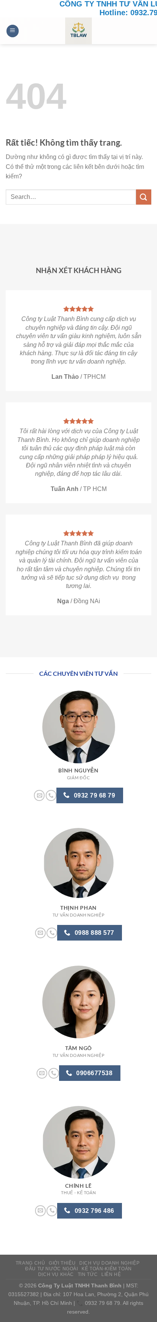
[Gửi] (143, 196)
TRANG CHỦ (30, 1263)
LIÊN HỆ (111, 1274)
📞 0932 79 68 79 (98, 1303)
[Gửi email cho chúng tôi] (39, 795)
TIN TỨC (88, 1274)
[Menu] (12, 31)
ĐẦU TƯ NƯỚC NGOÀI (51, 1268)
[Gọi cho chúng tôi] (51, 795)
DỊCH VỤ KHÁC (56, 1274)
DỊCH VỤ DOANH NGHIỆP (109, 1263)
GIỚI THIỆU (62, 1263)
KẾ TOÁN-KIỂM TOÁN (106, 1268)
